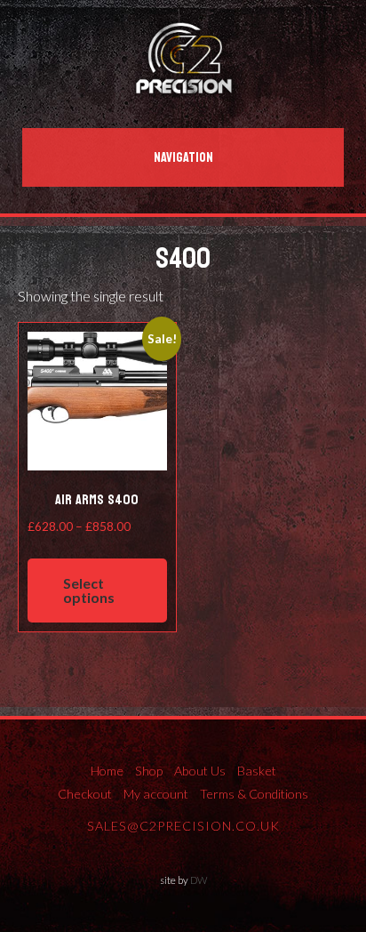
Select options (89, 590)
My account (155, 793)
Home (107, 770)
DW (198, 880)
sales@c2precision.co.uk (183, 825)
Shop (149, 770)
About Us (200, 770)
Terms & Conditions (254, 793)
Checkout (85, 793)
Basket (256, 770)
